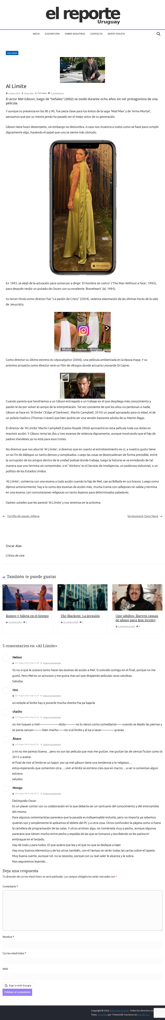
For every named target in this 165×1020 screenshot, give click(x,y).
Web (5, 968)
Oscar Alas (29, 93)
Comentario (10, 886)
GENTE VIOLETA (116, 33)
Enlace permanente (52, 663)
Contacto (96, 33)
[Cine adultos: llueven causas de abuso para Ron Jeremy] (137, 587)
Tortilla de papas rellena (23, 516)
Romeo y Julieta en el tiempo (27, 616)
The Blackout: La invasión (80, 616)
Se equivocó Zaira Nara (142, 516)
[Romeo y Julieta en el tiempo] (28, 587)
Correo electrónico (14, 953)
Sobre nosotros (75, 33)
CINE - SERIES (12, 53)
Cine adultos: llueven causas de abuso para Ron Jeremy (137, 618)
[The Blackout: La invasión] (83, 587)
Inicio (36, 33)
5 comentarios (57, 93)
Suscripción (52, 33)
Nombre (8, 936)
